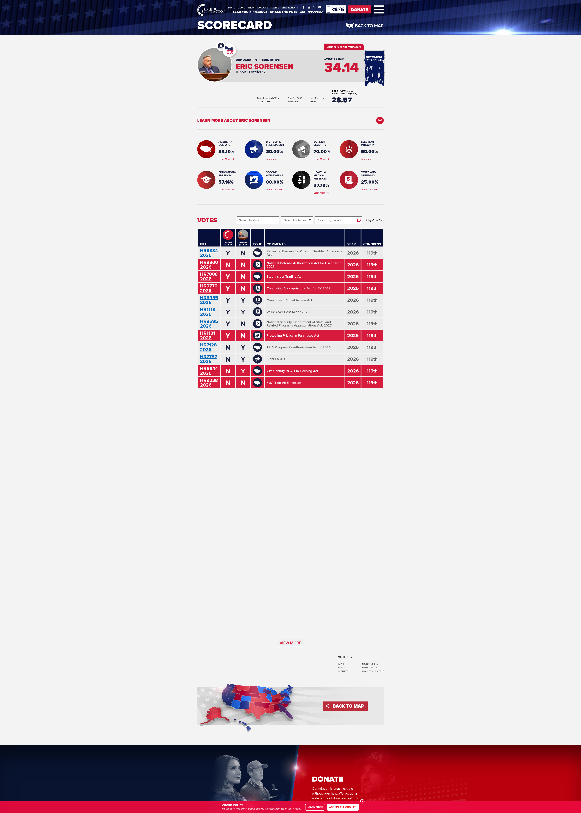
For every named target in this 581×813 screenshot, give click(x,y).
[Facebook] (303, 6)
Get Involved (311, 11)
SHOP (251, 8)
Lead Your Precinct (250, 11)
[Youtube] (320, 6)
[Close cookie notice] (362, 801)
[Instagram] (309, 6)
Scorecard (262, 8)
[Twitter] (314, 6)
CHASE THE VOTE (283, 11)
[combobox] (284, 220)
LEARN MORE (315, 807)
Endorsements (290, 8)
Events (275, 8)
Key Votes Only (376, 220)
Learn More (224, 159)
